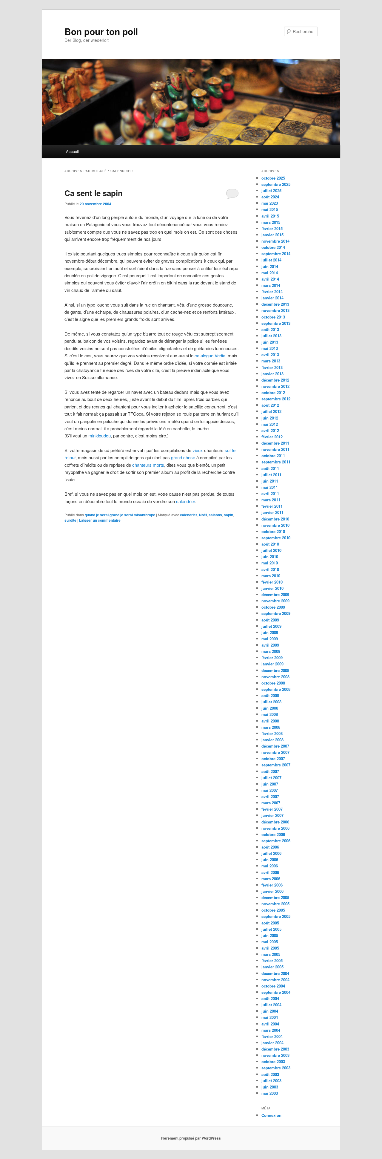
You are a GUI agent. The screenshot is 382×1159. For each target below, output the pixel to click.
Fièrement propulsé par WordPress (191, 1138)
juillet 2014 (271, 260)
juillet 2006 (271, 853)
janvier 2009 (272, 664)
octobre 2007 (273, 758)
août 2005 (270, 923)
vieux (197, 450)
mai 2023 (269, 203)
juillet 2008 (271, 702)
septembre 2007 (275, 765)
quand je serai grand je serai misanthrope (120, 515)
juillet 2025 (271, 190)
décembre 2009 (275, 594)
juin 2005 (269, 935)
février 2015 (272, 228)
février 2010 (272, 582)
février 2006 (272, 885)
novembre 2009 (275, 601)
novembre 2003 (275, 1055)
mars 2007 (270, 803)
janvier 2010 (272, 588)
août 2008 (270, 695)
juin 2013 (269, 342)
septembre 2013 (275, 323)
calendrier (185, 501)
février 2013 (272, 367)
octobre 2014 (273, 247)
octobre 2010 (273, 531)
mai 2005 (269, 941)
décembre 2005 (275, 897)
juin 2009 (269, 632)
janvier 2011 (272, 512)
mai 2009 (269, 638)
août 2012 (270, 405)
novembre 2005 (275, 904)
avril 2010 (270, 569)
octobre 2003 (273, 1061)
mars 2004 (270, 1030)
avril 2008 (270, 721)
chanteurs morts (148, 465)
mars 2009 (270, 651)
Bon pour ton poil (101, 31)
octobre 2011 (273, 455)
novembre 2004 (275, 979)
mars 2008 (270, 727)
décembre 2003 (275, 1049)
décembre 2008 (275, 670)
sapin (228, 515)
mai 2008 (269, 714)
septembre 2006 (275, 840)
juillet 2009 (271, 626)
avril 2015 (270, 216)
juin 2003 (269, 1087)
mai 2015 (269, 209)
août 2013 (270, 329)
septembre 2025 (275, 184)
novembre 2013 (275, 310)
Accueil (72, 151)
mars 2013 (270, 361)
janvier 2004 (272, 1042)
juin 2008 (269, 708)
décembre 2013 (275, 304)
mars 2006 (270, 878)
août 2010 (270, 544)
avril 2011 (270, 493)
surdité (70, 520)
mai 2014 (269, 272)
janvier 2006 (272, 891)
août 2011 (270, 468)
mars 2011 (270, 500)
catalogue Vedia (210, 355)
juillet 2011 (271, 474)
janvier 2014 (272, 298)
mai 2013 (269, 348)
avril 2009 (270, 645)
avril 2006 (270, 872)
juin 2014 (269, 266)
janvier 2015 (272, 235)
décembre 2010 (275, 519)
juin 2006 (269, 859)
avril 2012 (270, 430)
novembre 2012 (275, 386)
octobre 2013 (273, 317)
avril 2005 (270, 948)
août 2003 (270, 1074)
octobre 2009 (273, 607)
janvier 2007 (272, 815)
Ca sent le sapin (93, 192)
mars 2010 (270, 575)
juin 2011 (269, 481)
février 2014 (272, 291)
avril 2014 (270, 279)
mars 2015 (270, 222)
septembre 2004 (275, 992)
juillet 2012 (271, 411)
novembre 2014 (275, 241)
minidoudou (99, 435)
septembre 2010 (275, 538)
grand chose (183, 457)
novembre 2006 (275, 828)
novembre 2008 (275, 676)
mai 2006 (269, 866)
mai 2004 (269, 1017)
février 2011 (272, 506)
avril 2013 (270, 354)
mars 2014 (270, 285)
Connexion (271, 1115)
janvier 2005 (272, 967)
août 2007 (270, 771)
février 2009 (272, 657)
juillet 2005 (271, 929)
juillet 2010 (271, 550)
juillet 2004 (271, 1005)
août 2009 (270, 620)
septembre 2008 (275, 689)
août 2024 (270, 197)
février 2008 (272, 733)
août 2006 (270, 847)
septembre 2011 (275, 462)
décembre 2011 (275, 443)
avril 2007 (270, 796)
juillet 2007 (271, 777)
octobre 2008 (273, 683)
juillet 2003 (271, 1080)
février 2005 (272, 960)
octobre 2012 (273, 392)
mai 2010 (269, 563)
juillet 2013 (271, 336)
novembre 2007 (275, 752)
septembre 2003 (275, 1068)
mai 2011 (269, 487)
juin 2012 (269, 418)
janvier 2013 (272, 373)
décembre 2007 (275, 746)
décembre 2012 (275, 380)
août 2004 (270, 998)
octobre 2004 (273, 986)
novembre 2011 (275, 449)
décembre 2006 (275, 822)
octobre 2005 (273, 910)
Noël (203, 515)
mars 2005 (270, 954)
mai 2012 (269, 424)
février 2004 (272, 1036)
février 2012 (272, 437)
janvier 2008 (272, 739)
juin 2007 (269, 784)
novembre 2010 (275, 525)
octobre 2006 (273, 834)
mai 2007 (269, 790)
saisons (215, 515)
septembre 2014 (275, 253)
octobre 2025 (273, 178)
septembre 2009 (275, 613)
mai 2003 (269, 1093)
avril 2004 (270, 1024)
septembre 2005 (275, 916)
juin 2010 (269, 556)
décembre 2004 (275, 973)
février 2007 (272, 809)
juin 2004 (269, 1011)
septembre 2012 (275, 399)
